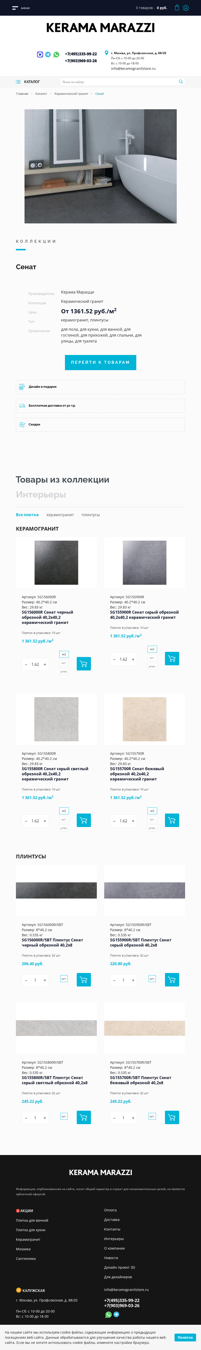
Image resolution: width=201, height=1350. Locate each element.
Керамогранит (28, 1239)
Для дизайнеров (118, 1277)
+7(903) (81, 60)
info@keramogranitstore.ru (133, 68)
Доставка (112, 1219)
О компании (114, 1248)
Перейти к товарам (100, 362)
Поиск (181, 81)
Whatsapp (56, 57)
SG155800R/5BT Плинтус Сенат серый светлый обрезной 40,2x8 (55, 1080)
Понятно (185, 1337)
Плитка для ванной (32, 1220)
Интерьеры (41, 494)
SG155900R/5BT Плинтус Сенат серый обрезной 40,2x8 (140, 942)
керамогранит (60, 514)
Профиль (186, 8)
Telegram (48, 57)
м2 (64, 654)
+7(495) (81, 54)
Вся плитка (27, 514)
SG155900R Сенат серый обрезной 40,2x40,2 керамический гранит (144, 614)
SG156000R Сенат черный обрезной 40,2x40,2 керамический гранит (47, 617)
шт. (64, 663)
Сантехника (26, 1258)
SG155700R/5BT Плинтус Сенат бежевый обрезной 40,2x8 (140, 1080)
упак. (64, 671)
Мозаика (23, 1249)
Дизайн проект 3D (119, 1267)
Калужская (34, 1291)
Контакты (112, 1229)
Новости (111, 1257)
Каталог (41, 93)
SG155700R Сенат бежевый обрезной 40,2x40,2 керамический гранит (137, 774)
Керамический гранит (71, 93)
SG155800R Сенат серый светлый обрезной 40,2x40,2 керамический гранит (55, 774)
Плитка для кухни (30, 1230)
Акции (26, 1211)
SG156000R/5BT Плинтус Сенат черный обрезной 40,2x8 (52, 942)
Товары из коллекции (62, 479)
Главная (22, 93)
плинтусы (91, 514)
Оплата (110, 1210)
